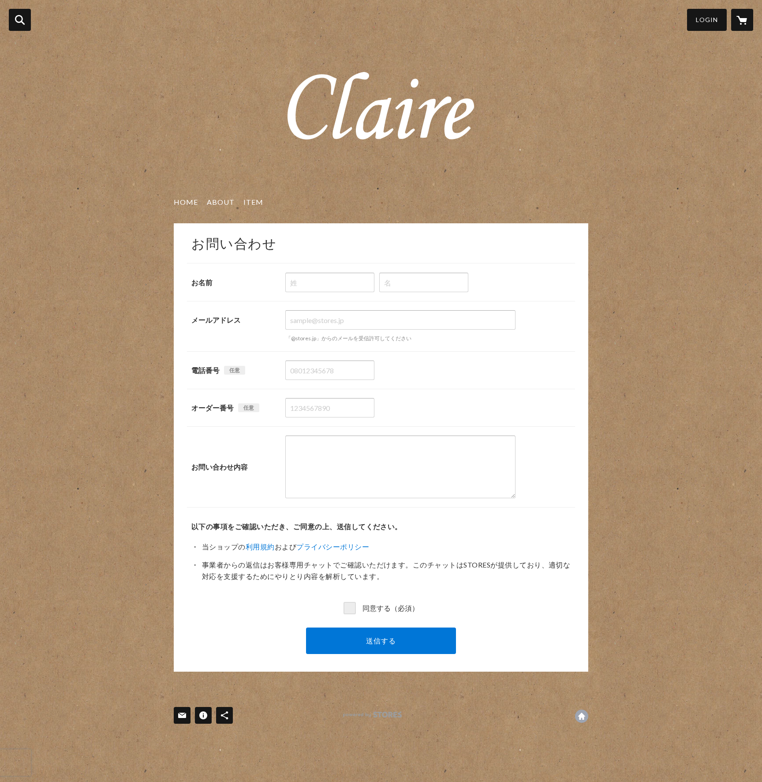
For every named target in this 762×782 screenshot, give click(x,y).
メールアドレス (216, 320)
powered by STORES (372, 714)
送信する (381, 640)
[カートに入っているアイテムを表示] (742, 20)
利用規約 (260, 546)
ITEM (253, 202)
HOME (186, 202)
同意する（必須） (390, 607)
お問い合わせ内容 (219, 466)
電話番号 (205, 370)
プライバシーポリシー (332, 546)
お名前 (202, 282)
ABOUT (221, 202)
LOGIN (707, 19)
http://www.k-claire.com (581, 716)
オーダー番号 (212, 407)
